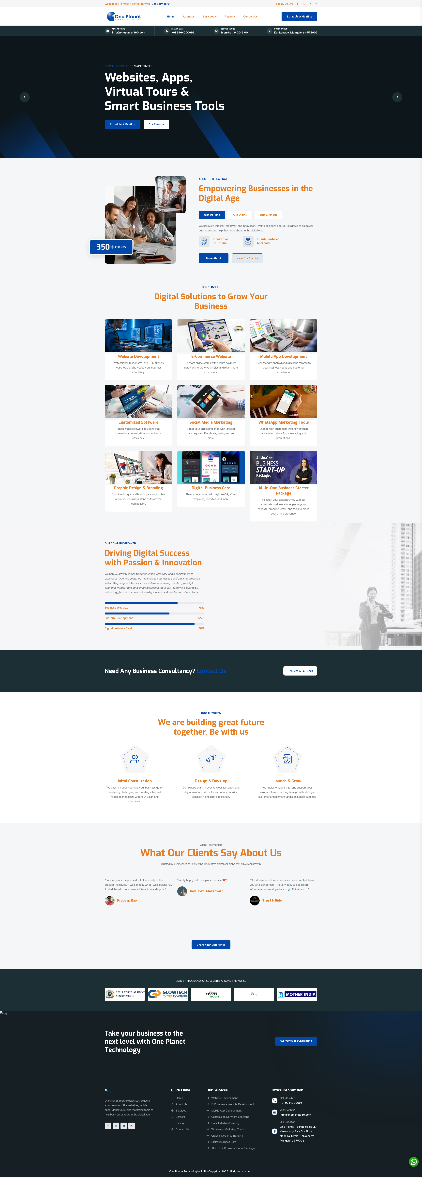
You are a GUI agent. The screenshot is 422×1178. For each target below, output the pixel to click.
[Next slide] (397, 97)
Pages (229, 16)
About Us (189, 16)
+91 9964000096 (183, 32)
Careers (180, 1116)
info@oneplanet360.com (128, 32)
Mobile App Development (283, 356)
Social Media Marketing (211, 422)
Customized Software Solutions (230, 1116)
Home (171, 16)
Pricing (180, 1123)
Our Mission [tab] (268, 215)
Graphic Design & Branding (138, 488)
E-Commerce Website (211, 356)
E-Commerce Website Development (232, 1104)
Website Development (138, 356)
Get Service (159, 3)
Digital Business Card (211, 488)
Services (208, 16)
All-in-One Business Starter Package (283, 490)
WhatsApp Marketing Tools (283, 422)
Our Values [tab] (212, 215)
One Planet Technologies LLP (188, 1171)
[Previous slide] (25, 97)
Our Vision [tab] (240, 215)
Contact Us (250, 16)
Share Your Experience (211, 945)
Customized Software (138, 422)
